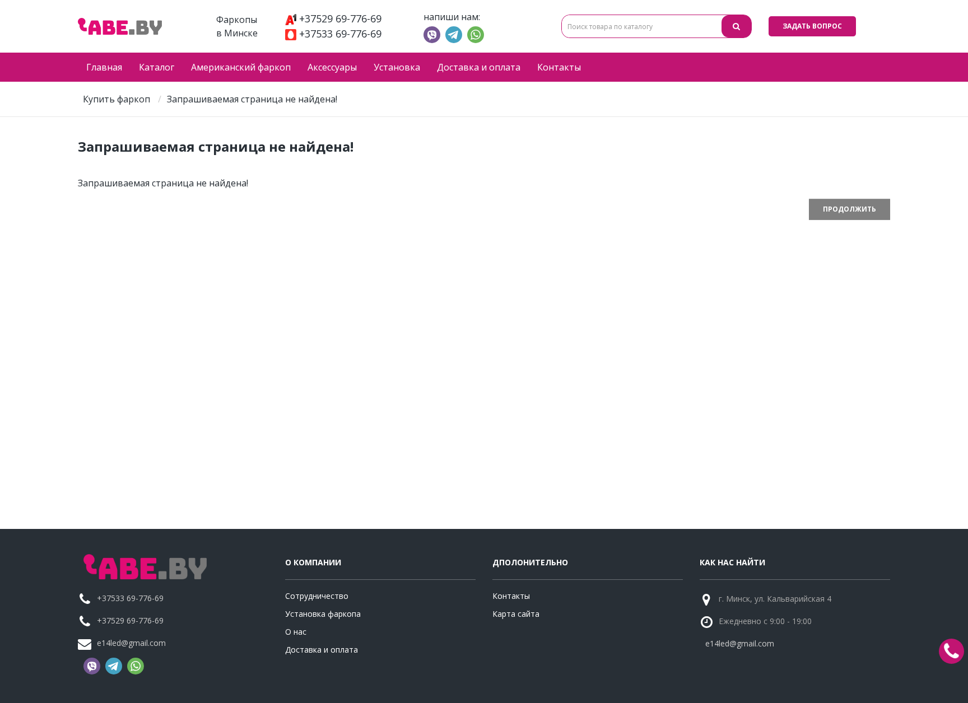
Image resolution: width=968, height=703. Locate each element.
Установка (397, 67)
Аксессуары (332, 67)
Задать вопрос (812, 26)
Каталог (156, 67)
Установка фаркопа (323, 613)
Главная (104, 67)
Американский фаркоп (241, 67)
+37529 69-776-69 (340, 18)
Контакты (559, 67)
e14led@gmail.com (131, 643)
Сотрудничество (316, 596)
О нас (295, 631)
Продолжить (849, 209)
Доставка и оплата (478, 67)
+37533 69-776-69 (340, 33)
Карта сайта (515, 613)
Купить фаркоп (116, 99)
